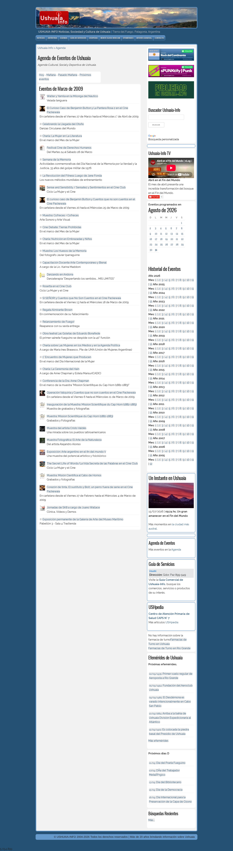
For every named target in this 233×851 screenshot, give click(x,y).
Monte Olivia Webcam (110, 38)
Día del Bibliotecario (165, 782)
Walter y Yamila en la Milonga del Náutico (72, 96)
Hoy (41, 75)
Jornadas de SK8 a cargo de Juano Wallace (73, 507)
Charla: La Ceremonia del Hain (60, 369)
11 (161, 233)
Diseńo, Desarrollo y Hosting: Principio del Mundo (66, 844)
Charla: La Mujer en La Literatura (62, 136)
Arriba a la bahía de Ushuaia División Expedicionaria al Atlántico (170, 718)
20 (172, 239)
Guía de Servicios (78, 38)
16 (151, 239)
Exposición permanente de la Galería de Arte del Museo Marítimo (82, 519)
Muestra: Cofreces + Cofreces (60, 215)
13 (172, 233)
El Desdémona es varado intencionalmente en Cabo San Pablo (170, 702)
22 (182, 239)
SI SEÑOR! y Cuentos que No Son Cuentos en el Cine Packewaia (81, 298)
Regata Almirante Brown (57, 309)
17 (156, 239)
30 (151, 250)
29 (182, 244)
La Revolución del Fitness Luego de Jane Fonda (72, 175)
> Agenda (60, 48)
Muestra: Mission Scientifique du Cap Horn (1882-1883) (80, 416)
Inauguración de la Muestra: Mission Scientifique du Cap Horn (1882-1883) (92, 404)
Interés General (144, 38)
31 (156, 250)
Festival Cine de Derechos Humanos (69, 147)
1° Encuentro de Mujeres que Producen (66, 357)
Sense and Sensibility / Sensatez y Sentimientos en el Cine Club (86, 187)
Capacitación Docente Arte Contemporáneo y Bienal (74, 262)
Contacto (159, 38)
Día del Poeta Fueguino (167, 762)
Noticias (41, 38)
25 (161, 244)
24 (156, 244)
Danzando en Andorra (60, 274)
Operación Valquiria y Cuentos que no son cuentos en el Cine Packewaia (91, 392)
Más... (151, 820)
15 (182, 233)
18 (161, 239)
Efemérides (128, 38)
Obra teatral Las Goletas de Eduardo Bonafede (71, 333)
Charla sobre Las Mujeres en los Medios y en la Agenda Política (81, 345)
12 (166, 233)
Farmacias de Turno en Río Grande (169, 648)
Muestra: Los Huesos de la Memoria (64, 250)
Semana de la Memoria (56, 159)
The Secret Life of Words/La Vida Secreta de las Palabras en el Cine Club (92, 463)
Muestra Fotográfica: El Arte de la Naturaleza (74, 439)
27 (172, 244)
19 (166, 239)
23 (151, 244)
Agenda (63, 38)
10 (156, 233)
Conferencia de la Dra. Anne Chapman (65, 380)
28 (177, 244)
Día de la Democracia (165, 789)
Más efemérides (158, 740)
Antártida (52, 38)
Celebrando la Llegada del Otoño (63, 124)
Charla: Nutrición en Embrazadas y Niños (67, 239)
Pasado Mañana (67, 75)
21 (177, 239)
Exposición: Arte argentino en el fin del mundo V (76, 451)
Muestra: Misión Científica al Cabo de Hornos (74, 475)
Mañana (51, 75)
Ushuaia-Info (45, 48)
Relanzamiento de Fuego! (58, 321)
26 (166, 244)
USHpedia (93, 38)
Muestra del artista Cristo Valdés (66, 428)
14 (177, 233)
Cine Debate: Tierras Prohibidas (61, 227)
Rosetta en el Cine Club (56, 286)
